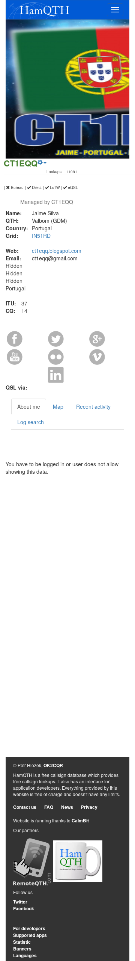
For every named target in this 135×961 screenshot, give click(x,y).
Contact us (24, 807)
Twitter (20, 901)
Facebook (23, 908)
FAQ (48, 807)
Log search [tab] (30, 422)
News (67, 807)
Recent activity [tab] (93, 406)
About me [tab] (28, 406)
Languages (25, 955)
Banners (22, 948)
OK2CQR (53, 765)
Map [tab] (58, 406)
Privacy (89, 807)
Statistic (22, 941)
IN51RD (41, 235)
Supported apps (30, 935)
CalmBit (80, 820)
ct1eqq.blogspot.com (56, 250)
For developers (29, 928)
